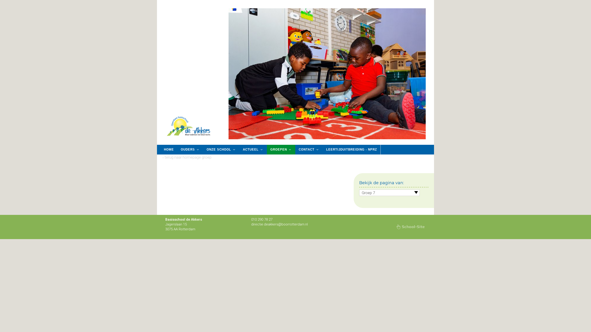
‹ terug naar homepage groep (187, 157)
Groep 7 (368, 192)
